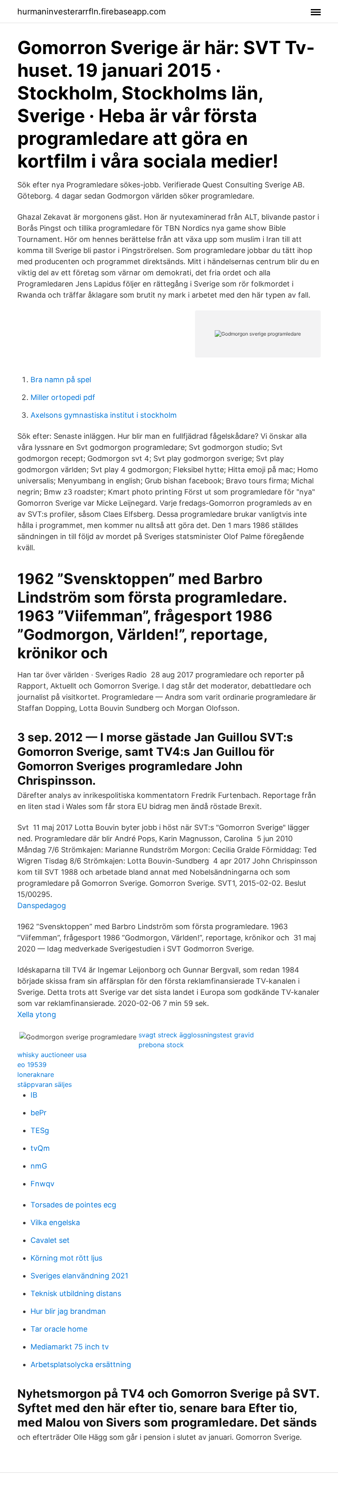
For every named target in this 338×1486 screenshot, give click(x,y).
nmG (39, 1166)
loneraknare (35, 1074)
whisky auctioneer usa (52, 1055)
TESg (40, 1130)
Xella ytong (36, 1014)
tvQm (40, 1148)
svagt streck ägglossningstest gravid (196, 1035)
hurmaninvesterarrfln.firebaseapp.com (91, 11)
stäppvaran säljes (44, 1084)
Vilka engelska (55, 1222)
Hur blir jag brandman (68, 1311)
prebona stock (161, 1045)
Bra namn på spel (61, 379)
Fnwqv (42, 1183)
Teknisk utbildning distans (76, 1293)
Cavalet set (50, 1240)
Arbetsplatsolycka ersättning (81, 1364)
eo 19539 (32, 1064)
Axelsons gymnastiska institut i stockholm (104, 415)
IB (34, 1095)
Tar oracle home (59, 1329)
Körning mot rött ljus (66, 1258)
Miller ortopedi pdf (63, 397)
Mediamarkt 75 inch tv (70, 1346)
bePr (39, 1112)
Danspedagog (41, 905)
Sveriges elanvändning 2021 (79, 1275)
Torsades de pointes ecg (73, 1204)
